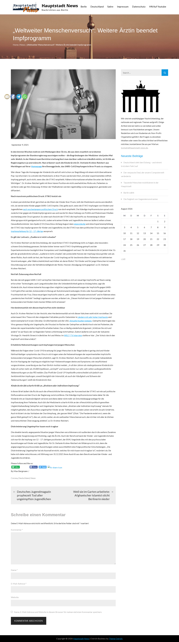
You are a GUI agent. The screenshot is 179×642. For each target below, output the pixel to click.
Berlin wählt (128, 192)
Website (15, 597)
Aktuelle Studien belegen (80, 320)
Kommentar (17, 529)
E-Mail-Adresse (18, 583)
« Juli (123, 259)
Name (14, 570)
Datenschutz (138, 6)
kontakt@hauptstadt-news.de (134, 148)
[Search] (165, 72)
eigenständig (79, 224)
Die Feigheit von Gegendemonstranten (140, 199)
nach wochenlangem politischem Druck (40, 209)
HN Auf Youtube (157, 6)
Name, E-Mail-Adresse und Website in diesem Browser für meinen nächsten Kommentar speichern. (58, 612)
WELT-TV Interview (73, 335)
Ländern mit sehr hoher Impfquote (93, 317)
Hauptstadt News (60, 5)
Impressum (122, 6)
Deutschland (97, 6)
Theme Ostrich (115, 638)
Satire (110, 6)
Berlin (84, 6)
